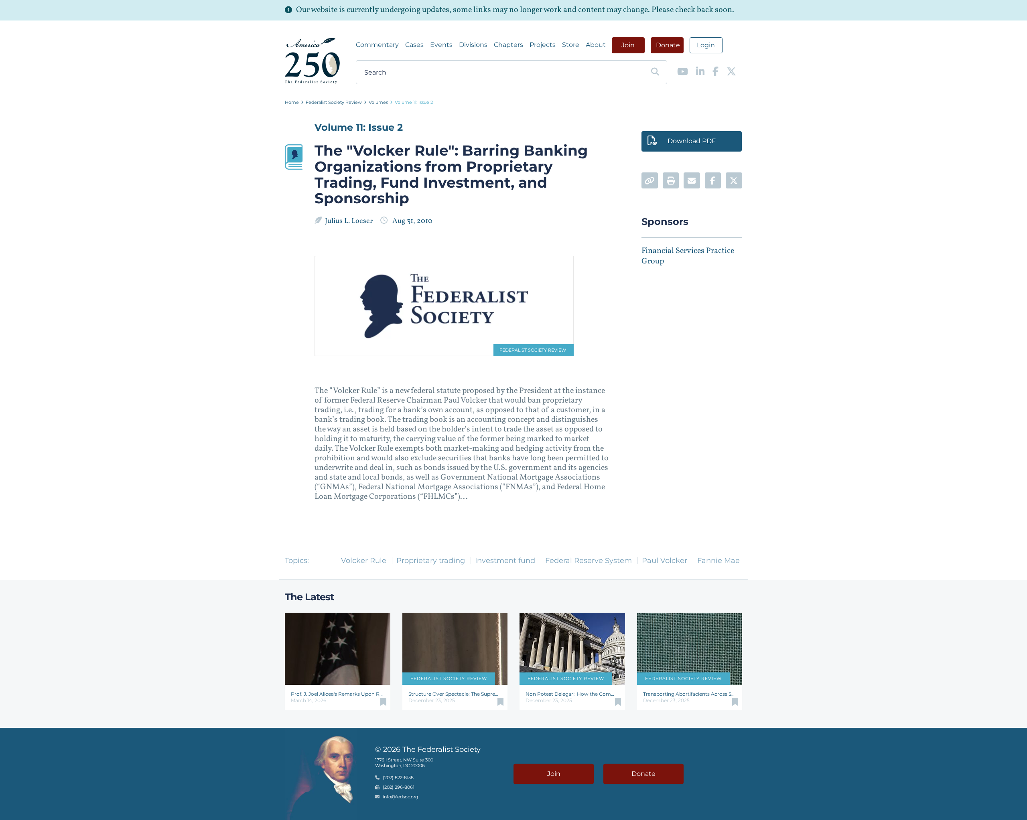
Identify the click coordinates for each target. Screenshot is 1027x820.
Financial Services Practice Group (687, 256)
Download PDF (692, 141)
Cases (414, 45)
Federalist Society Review (334, 102)
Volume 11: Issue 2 (414, 102)
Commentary (377, 45)
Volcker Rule (363, 560)
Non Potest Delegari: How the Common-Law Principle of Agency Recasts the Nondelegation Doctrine (572, 694)
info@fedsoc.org (400, 797)
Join (628, 45)
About (596, 45)
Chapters (508, 45)
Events (441, 45)
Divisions (473, 45)
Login (706, 45)
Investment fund (505, 560)
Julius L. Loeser (350, 221)
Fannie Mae (718, 560)
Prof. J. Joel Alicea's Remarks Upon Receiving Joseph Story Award (337, 694)
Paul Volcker (664, 560)
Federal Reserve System (588, 560)
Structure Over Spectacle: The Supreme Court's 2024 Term (455, 694)
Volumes (378, 102)
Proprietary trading (430, 560)
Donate (668, 45)
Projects (543, 45)
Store (570, 45)
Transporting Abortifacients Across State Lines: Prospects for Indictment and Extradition (690, 694)
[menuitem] (377, 45)
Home (292, 102)
